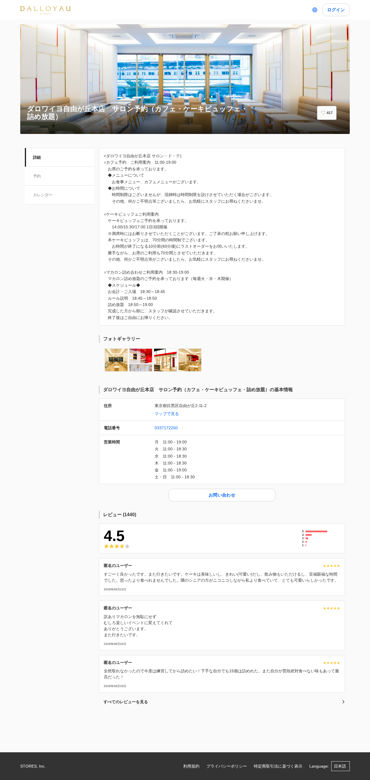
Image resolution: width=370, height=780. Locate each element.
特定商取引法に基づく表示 (278, 766)
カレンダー (42, 195)
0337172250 (166, 428)
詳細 (37, 157)
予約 (37, 176)
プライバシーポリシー (226, 766)
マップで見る (167, 413)
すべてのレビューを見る (125, 701)
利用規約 (191, 766)
